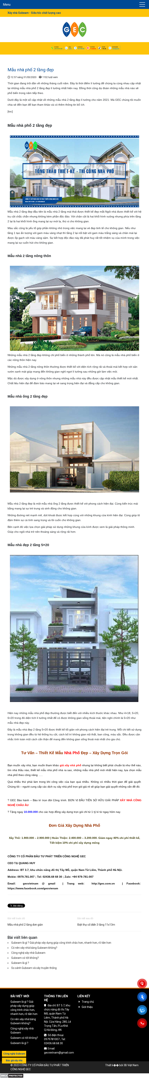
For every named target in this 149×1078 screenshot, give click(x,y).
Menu (6, 4)
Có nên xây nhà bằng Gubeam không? (34, 947)
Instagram (115, 49)
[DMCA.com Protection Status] (11, 1075)
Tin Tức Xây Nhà (32, 57)
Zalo (70, 49)
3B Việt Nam (131, 1065)
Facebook (81, 49)
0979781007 (58, 49)
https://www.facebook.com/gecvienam (33, 888)
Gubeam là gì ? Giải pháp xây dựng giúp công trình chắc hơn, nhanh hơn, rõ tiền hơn (61, 942)
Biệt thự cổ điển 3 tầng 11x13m (96, 924)
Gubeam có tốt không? (25, 957)
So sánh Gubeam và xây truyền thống (34, 967)
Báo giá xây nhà (14, 1060)
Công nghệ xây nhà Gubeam (28, 952)
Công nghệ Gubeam (14, 1053)
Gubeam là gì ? (20, 962)
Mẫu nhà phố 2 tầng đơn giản (25, 924)
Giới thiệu (87, 1007)
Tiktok (104, 49)
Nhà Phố (72, 753)
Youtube (93, 49)
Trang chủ (14, 57)
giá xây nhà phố (70, 765)
